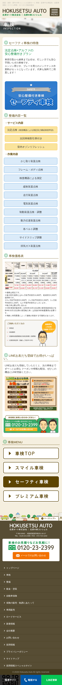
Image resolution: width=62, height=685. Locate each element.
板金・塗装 (11, 589)
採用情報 (10, 644)
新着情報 (10, 624)
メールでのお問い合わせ (33, 555)
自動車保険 (11, 596)
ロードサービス (13, 617)
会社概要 (10, 630)
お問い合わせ (12, 637)
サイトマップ (12, 658)
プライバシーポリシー (17, 651)
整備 (8, 582)
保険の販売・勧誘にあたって (20, 603)
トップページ (12, 568)
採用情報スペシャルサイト (19, 665)
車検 (8, 575)
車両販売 (10, 610)
